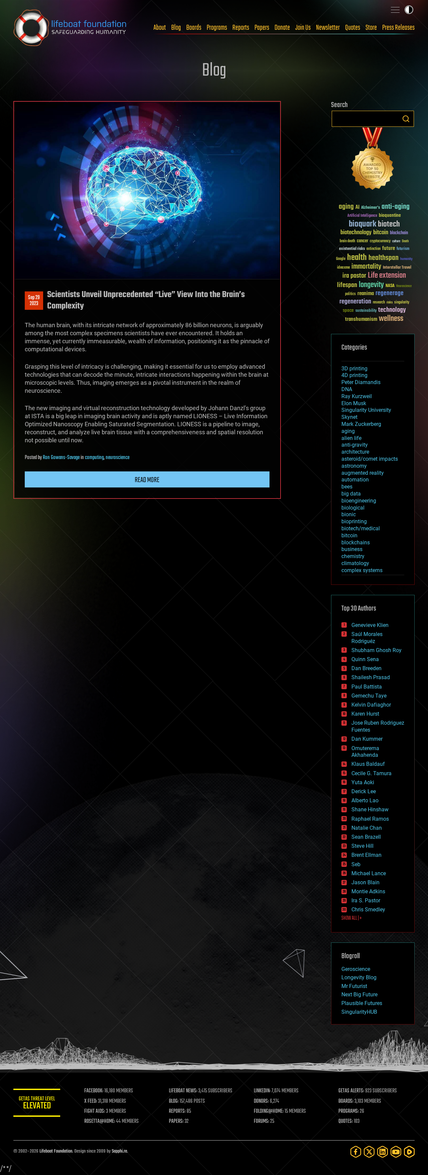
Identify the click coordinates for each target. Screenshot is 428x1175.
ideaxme (343, 268)
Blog (176, 28)
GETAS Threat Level (37, 1104)
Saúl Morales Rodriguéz (367, 637)
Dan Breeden (366, 668)
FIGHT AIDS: (94, 1111)
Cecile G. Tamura (371, 773)
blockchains (355, 542)
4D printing (354, 375)
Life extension (387, 275)
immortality (366, 267)
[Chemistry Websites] (373, 160)
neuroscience (117, 457)
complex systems (362, 570)
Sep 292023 (34, 301)
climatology (355, 563)
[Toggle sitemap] (395, 9)
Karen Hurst (365, 714)
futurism (403, 249)
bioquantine (390, 215)
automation (355, 479)
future (388, 248)
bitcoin (380, 232)
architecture (355, 452)
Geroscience (355, 969)
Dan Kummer (367, 739)
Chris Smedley (368, 909)
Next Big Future (359, 994)
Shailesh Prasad (370, 677)
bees (346, 486)
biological (352, 508)
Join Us (303, 28)
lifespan (347, 285)
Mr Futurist (354, 986)
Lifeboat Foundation (55, 1151)
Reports (240, 28)
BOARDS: (345, 1101)
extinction (373, 249)
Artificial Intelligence (362, 216)
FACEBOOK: (93, 1091)
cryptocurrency (380, 241)
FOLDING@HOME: (269, 1111)
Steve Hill (362, 846)
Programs (217, 28)
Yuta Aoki (362, 782)
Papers (261, 28)
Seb (355, 864)
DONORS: (261, 1101)
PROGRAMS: (348, 1111)
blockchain (399, 233)
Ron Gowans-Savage (61, 457)
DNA (346, 389)
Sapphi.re (119, 1151)
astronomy (354, 466)
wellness (391, 318)
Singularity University (366, 410)
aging (346, 207)
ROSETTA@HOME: (99, 1121)
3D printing (354, 368)
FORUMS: (261, 1121)
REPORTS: (177, 1111)
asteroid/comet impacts (369, 459)
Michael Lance (368, 873)
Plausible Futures (361, 1003)
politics (350, 294)
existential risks (352, 249)
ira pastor (354, 276)
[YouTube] (396, 1152)
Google (340, 259)
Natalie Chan (366, 828)
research (379, 302)
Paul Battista (366, 687)
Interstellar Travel (397, 267)
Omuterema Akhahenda (365, 751)
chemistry (352, 556)
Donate (282, 28)
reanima (365, 293)
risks (390, 302)
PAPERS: (176, 1121)
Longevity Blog (359, 977)
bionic (348, 514)
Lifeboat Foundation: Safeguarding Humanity (70, 27)
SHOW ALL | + (351, 918)
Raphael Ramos (370, 819)
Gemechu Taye (369, 696)
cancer (362, 241)
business (351, 549)
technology (392, 310)
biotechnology (355, 232)
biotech (389, 224)
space (348, 310)
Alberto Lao (365, 800)
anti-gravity (354, 445)
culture (396, 241)
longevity (371, 285)
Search (406, 119)
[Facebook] (355, 1152)
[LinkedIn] (382, 1152)
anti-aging (396, 207)
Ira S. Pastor (365, 900)
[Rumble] (409, 1152)
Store (371, 28)
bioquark (362, 224)
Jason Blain (365, 882)
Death (405, 241)
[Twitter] (369, 1152)
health (357, 258)
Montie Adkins (368, 891)
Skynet (349, 417)
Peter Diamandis (361, 382)
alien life (351, 438)
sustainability (366, 311)
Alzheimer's (370, 207)
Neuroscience (404, 286)
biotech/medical (360, 528)
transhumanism (361, 319)
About (159, 28)
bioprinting (354, 521)
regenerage (390, 293)
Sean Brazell (366, 837)
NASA (390, 286)
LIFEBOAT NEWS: (183, 1091)
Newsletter (328, 28)
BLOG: (174, 1101)
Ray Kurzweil (356, 396)
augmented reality (362, 473)
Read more (147, 480)
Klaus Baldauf (368, 764)
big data (351, 493)
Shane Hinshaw (370, 809)
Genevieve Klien (370, 625)
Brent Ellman (366, 855)
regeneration (355, 301)
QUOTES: (345, 1121)
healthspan (383, 258)
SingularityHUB (359, 1012)
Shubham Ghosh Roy (376, 650)
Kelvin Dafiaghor (371, 705)
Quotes (352, 28)
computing (94, 457)
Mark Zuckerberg (361, 424)
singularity (401, 302)
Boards (193, 28)
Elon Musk (353, 403)
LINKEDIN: (262, 1091)
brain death (347, 241)
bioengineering (358, 501)
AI (357, 207)
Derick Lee (363, 791)
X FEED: (90, 1101)
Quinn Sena (365, 659)
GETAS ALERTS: (351, 1091)
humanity (406, 259)
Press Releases (398, 28)
